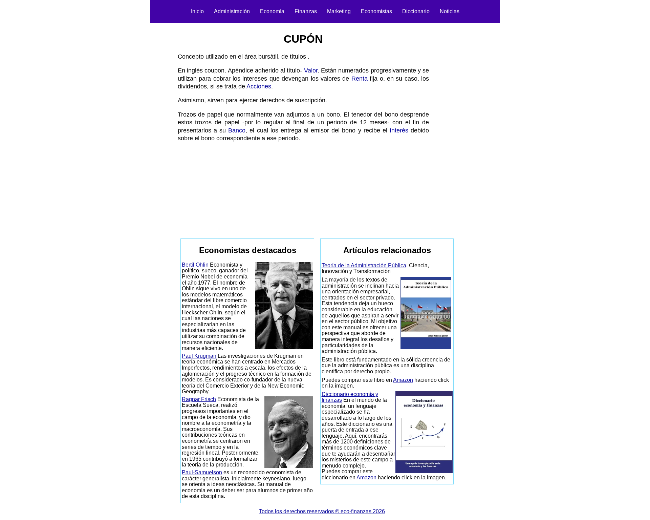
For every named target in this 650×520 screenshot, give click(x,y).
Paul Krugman (199, 356)
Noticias (449, 11)
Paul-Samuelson (202, 472)
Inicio (197, 11)
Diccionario (416, 11)
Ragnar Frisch (199, 399)
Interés (399, 130)
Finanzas (306, 11)
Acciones (258, 86)
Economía (272, 11)
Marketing (339, 11)
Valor (311, 70)
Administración (232, 11)
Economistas (376, 11)
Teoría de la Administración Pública (364, 265)
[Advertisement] (141, 127)
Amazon (403, 380)
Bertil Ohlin (195, 265)
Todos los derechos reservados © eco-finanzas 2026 (322, 511)
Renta (359, 78)
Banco (236, 130)
